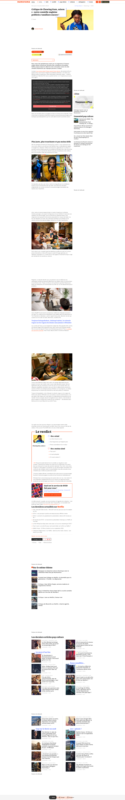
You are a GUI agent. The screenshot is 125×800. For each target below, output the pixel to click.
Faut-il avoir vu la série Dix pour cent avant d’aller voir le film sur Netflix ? (52, 526)
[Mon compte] (97, 2)
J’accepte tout (52, 106)
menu (33, 2)
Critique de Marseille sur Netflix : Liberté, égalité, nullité (53, 604)
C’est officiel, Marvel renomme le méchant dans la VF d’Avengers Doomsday (83, 127)
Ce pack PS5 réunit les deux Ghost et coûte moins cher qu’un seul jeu (84, 744)
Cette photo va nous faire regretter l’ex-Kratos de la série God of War (83, 132)
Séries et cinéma (48, 542)
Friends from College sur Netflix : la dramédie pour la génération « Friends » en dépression (54, 578)
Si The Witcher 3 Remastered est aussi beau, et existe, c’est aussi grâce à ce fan (50, 658)
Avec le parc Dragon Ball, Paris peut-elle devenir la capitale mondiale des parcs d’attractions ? (84, 721)
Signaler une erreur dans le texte (39, 536)
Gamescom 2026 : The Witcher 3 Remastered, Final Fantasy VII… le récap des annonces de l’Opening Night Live (86, 121)
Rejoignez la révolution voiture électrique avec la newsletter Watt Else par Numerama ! (53, 571)
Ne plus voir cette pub (37, 48)
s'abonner (106, 2)
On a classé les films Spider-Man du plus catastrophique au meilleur (83, 137)
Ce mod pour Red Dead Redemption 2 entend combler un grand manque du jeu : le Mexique (50, 745)
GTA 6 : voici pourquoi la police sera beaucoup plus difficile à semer (50, 513)
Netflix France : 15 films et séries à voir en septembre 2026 (48, 528)
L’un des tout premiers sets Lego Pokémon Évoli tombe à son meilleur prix (50, 689)
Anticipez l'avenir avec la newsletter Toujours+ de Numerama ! (81, 111)
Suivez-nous (69, 51)
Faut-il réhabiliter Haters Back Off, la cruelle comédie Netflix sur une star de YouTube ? (55, 591)
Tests (40, 542)
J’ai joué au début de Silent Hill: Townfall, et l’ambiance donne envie (83, 667)
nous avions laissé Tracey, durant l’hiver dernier (48, 71)
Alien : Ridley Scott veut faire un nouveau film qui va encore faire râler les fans (50, 669)
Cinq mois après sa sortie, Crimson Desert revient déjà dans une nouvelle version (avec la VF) (50, 721)
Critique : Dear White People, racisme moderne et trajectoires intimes (53, 584)
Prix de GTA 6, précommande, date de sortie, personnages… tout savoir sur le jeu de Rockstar (50, 679)
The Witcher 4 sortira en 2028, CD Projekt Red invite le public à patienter (84, 766)
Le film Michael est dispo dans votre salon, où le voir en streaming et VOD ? (52, 523)
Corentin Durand (39, 28)
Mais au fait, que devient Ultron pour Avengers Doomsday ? (50, 766)
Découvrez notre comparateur (53, 495)
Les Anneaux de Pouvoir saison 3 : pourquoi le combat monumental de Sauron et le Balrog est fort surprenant (83, 144)
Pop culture (79, 5)
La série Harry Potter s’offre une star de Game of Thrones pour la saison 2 (84, 755)
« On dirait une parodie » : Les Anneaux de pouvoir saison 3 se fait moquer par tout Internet (50, 756)
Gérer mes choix (52, 109)
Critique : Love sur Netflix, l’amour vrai (50, 597)
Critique (34, 542)
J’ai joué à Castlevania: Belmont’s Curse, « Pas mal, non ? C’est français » (84, 654)
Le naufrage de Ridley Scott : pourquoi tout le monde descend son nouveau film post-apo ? (83, 690)
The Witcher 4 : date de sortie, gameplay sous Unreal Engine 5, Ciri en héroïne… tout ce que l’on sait (49, 734)
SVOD (92, 5)
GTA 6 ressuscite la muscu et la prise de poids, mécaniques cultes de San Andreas (84, 644)
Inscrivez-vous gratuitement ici (51, 504)
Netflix (60, 507)
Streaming (86, 5)
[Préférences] (100, 2)
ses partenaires (36, 99)
